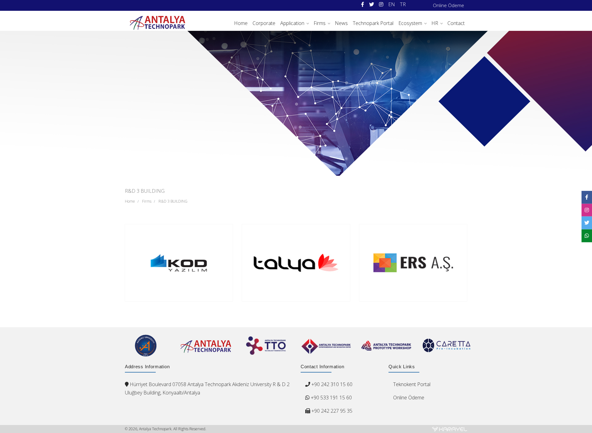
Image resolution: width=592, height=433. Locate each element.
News (341, 23)
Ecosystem (410, 23)
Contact (456, 23)
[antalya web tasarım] (449, 429)
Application (292, 23)
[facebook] (362, 4)
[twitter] (371, 4)
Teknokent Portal (411, 384)
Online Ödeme (448, 5)
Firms (320, 23)
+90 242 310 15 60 (331, 384)
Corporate (264, 23)
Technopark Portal (373, 23)
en (391, 4)
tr (403, 4)
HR (434, 23)
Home (241, 23)
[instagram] (381, 4)
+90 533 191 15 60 (331, 397)
